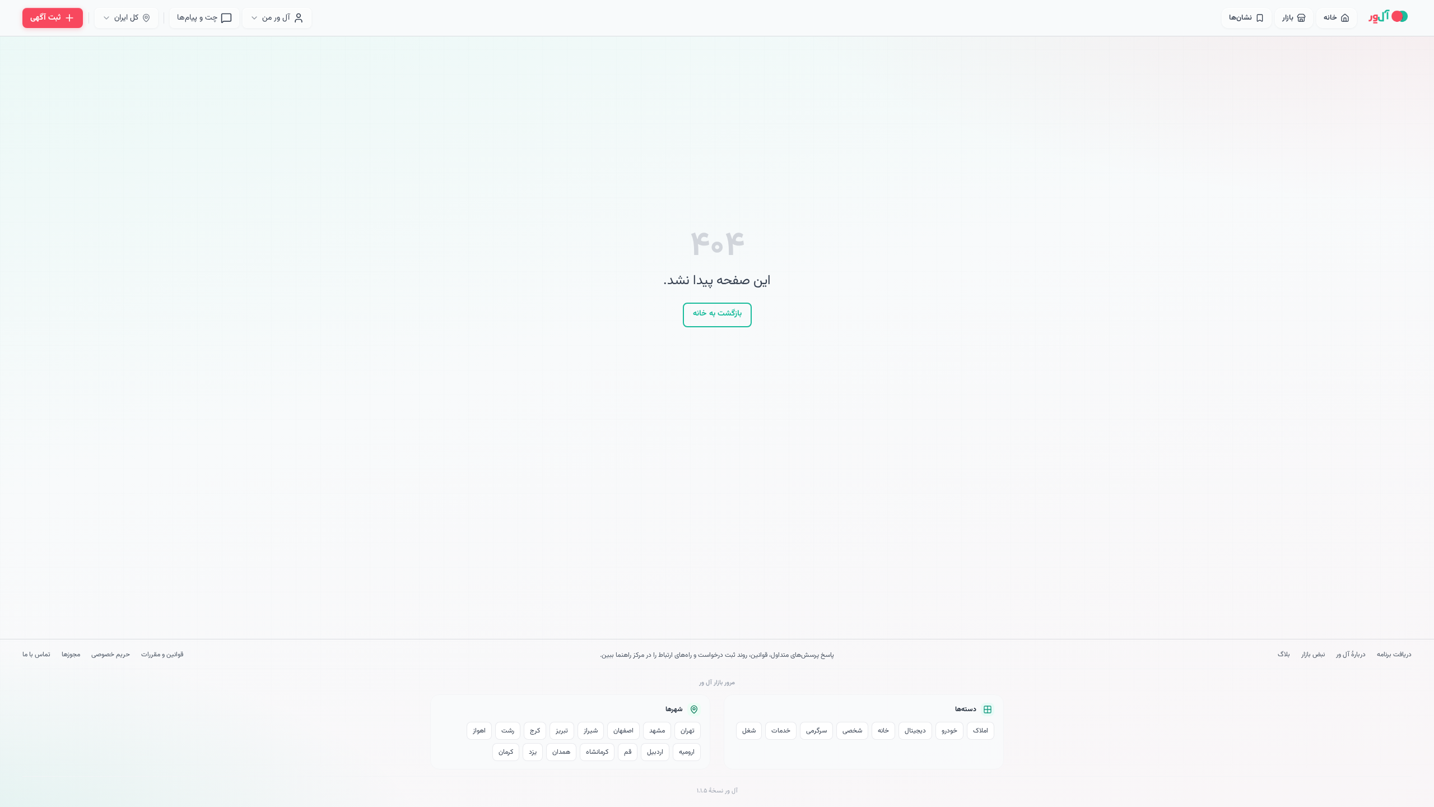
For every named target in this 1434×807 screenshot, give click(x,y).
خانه (883, 731)
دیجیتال (915, 731)
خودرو (949, 731)
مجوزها (71, 655)
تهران (688, 731)
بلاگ (1284, 655)
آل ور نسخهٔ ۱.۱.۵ (717, 791)
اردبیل (655, 752)
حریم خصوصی (110, 655)
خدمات (780, 731)
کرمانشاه (597, 752)
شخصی (852, 731)
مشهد (657, 731)
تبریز (562, 731)
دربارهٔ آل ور (1351, 655)
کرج (535, 731)
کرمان (506, 752)
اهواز (479, 731)
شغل (749, 731)
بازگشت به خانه (717, 314)
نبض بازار (1313, 655)
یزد (533, 752)
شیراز (591, 731)
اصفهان (623, 731)
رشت (507, 731)
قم (627, 752)
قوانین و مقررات (162, 655)
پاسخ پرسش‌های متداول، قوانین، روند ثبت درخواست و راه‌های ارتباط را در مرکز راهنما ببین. (717, 655)
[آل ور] (1388, 18)
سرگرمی (816, 731)
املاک (980, 731)
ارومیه (687, 752)
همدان (561, 752)
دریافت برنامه (1394, 655)
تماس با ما (36, 655)
